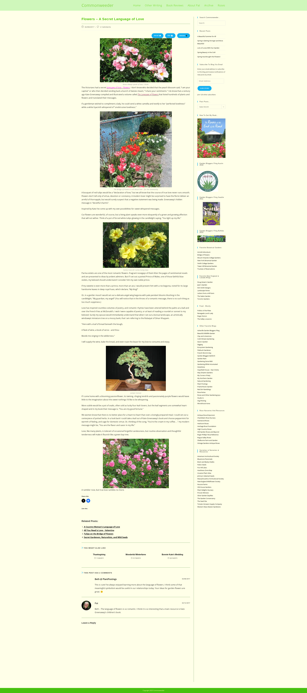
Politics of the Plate (204, 310)
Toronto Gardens (203, 299)
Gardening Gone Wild (205, 361)
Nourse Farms (202, 484)
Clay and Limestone (204, 336)
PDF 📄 (170, 36)
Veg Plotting (201, 401)
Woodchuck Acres (203, 403)
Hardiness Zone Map (204, 470)
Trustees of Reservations (206, 269)
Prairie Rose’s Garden (204, 387)
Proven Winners (203, 493)
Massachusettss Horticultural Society (210, 479)
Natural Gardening (204, 381)
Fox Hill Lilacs (202, 467)
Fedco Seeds (201, 465)
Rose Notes (201, 392)
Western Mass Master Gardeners (209, 507)
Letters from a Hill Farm (205, 293)
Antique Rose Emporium (206, 415)
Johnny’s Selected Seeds (205, 476)
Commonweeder (97, 5)
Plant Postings (202, 384)
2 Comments (105, 27)
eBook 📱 (184, 36)
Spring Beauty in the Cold (206, 52)
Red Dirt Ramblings (204, 389)
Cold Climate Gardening (205, 339)
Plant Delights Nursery (205, 490)
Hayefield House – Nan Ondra (208, 370)
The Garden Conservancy (206, 498)
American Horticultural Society (208, 456)
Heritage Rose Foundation (206, 426)
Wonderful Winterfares (136, 555)
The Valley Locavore (204, 319)
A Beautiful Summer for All (206, 36)
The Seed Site (202, 501)
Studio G (200, 398)
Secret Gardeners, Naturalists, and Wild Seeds (106, 537)
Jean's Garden (202, 285)
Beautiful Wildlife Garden (206, 333)
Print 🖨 (157, 36)
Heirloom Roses (203, 423)
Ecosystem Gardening (205, 347)
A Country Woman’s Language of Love (102, 527)
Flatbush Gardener (204, 350)
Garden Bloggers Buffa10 (206, 356)
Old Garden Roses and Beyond (208, 432)
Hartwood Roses (203, 421)
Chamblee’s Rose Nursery (206, 418)
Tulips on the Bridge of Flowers (98, 534)
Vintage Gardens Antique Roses (208, 443)
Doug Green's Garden (205, 282)
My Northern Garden (204, 378)
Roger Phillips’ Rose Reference (207, 435)
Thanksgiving (99, 555)
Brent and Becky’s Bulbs (205, 462)
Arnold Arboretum (203, 252)
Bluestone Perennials (204, 459)
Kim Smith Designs (204, 288)
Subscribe (204, 88)
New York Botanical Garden (207, 260)
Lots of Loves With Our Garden (208, 48)
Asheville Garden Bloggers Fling (208, 330)
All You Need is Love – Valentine (99, 530)
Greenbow (201, 367)
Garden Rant (201, 358)
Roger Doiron (202, 316)
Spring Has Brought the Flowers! (208, 57)
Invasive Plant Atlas (204, 473)
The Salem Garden (203, 296)
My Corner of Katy (203, 375)
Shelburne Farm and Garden (207, 440)
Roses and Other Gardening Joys (208, 395)
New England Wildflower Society (208, 481)
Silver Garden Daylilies (205, 495)
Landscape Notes (203, 290)
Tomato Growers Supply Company (209, 504)
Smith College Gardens (205, 263)
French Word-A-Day (204, 353)
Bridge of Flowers (203, 255)
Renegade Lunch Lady (205, 313)
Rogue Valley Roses (204, 437)
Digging (200, 344)
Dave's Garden (202, 342)
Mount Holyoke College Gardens (209, 258)
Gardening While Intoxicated (207, 364)
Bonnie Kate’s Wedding (172, 555)
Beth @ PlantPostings (106, 579)
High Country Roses (204, 429)
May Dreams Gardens (205, 373)
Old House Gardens (204, 487)
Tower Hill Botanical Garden (207, 266)
